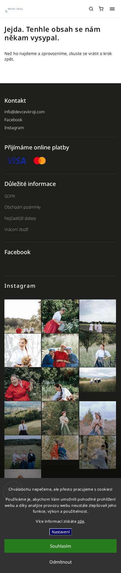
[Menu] (112, 9)
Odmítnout (60, 562)
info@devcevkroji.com (24, 111)
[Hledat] (91, 8)
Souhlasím (60, 546)
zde (81, 521)
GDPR (9, 196)
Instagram (14, 127)
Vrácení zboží (16, 229)
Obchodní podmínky (22, 207)
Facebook (13, 119)
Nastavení (61, 531)
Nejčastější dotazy (20, 218)
